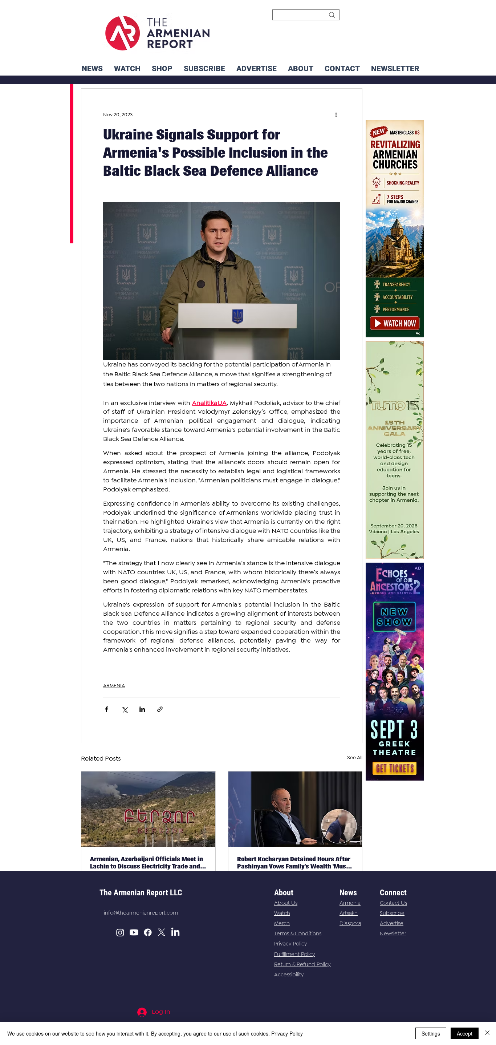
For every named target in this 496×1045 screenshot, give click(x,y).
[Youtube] (134, 932)
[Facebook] (148, 932)
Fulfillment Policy (294, 954)
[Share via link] (159, 709)
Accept (464, 1033)
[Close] (487, 1033)
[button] (395, 69)
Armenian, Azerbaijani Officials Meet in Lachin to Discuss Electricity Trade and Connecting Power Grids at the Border (146, 862)
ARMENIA (114, 686)
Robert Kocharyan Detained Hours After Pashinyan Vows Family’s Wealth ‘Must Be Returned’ (293, 862)
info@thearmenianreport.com (141, 913)
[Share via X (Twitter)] (124, 709)
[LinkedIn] (175, 932)
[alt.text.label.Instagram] (120, 932)
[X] (161, 932)
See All (354, 758)
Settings (431, 1033)
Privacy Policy (290, 944)
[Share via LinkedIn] (142, 709)
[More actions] (336, 114)
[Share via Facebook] (106, 709)
